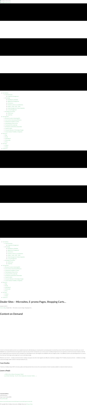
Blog (5, 307)
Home (1, 307)
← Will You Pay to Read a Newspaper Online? (14, 374)
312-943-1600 (4, 398)
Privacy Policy (30, 404)
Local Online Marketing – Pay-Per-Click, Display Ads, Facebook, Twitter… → (20, 375)
